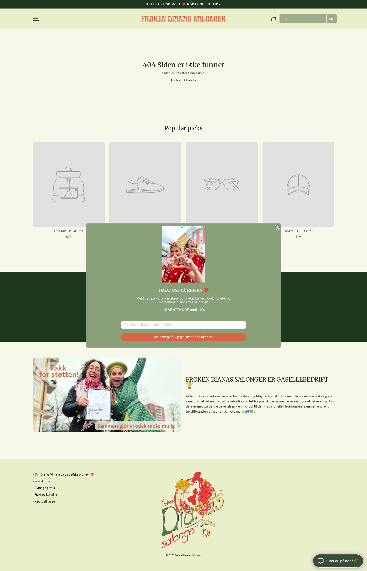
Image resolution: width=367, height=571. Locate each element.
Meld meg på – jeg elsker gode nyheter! (183, 337)
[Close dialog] (277, 227)
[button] (183, 254)
